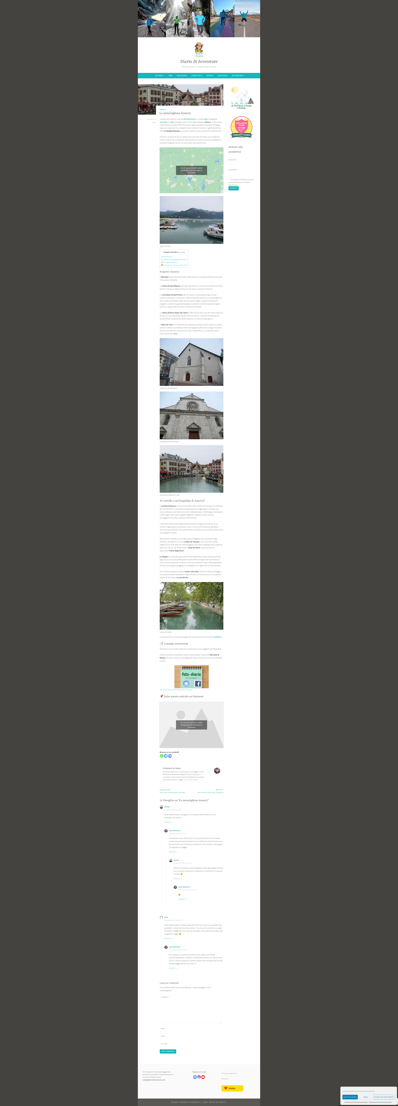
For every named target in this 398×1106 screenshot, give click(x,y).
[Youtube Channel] (203, 1077)
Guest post (223, 76)
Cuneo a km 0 (196, 76)
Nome (163, 1028)
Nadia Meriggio (174, 831)
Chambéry (217, 637)
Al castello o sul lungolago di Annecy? (174, 259)
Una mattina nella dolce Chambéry (210, 791)
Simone (167, 807)
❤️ (229, 1088)
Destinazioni (237, 76)
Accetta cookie (350, 1097)
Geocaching (182, 76)
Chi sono (158, 76)
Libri (170, 76)
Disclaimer (225, 1079)
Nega (366, 1097)
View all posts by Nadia (190, 780)
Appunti (210, 76)
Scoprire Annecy (166, 257)
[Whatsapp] (162, 756)
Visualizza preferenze (384, 1097)
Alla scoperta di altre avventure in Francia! (176, 689)
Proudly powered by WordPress (185, 1102)
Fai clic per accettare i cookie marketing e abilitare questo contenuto (192, 170)
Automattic (221, 1102)
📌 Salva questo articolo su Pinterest (174, 265)
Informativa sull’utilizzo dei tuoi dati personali (356, 1102)
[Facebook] (170, 756)
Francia (163, 109)
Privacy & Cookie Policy (229, 1073)
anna (166, 917)
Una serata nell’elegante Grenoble (172, 791)
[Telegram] (166, 756)
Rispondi (167, 822)
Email (163, 1036)
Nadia (154, 122)
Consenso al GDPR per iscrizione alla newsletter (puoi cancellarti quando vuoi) (241, 182)
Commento (165, 997)
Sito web (164, 1044)
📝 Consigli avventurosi (169, 262)
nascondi (181, 252)
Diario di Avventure (199, 61)
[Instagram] (199, 1077)
